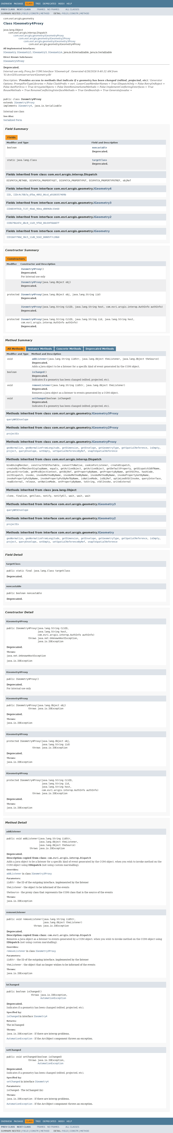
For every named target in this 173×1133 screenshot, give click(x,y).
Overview (6, 4)
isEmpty (154, 447)
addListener (39, 359)
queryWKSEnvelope (17, 419)
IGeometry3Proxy (24, 102)
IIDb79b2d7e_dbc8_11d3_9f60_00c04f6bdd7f (33, 223)
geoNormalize (15, 447)
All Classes (72, 9)
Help (69, 4)
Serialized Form (12, 120)
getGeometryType (108, 447)
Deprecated (49, 4)
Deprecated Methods (100, 348)
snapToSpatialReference (102, 451)
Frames (41, 9)
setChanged (38, 398)
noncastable (99, 147)
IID (9, 194)
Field (25, 13)
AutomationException (53, 998)
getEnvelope (88, 447)
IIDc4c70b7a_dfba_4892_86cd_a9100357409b (39, 194)
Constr (34, 13)
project (11, 451)
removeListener (41, 385)
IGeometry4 (55, 52)
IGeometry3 (40, 52)
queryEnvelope (27, 451)
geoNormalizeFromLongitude (42, 447)
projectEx (13, 433)
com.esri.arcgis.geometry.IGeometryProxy (39, 35)
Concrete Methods (68, 348)
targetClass (99, 160)
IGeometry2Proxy (105, 427)
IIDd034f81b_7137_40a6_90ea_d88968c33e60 (33, 208)
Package (18, 4)
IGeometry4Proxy (31, 269)
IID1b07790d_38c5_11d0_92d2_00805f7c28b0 (33, 237)
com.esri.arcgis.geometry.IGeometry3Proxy (49, 41)
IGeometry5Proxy (13, 61)
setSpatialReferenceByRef (69, 451)
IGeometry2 (24, 52)
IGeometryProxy (104, 441)
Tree (38, 4)
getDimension (70, 447)
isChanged (38, 372)
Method (45, 13)
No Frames (53, 9)
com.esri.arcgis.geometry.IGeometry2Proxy (44, 38)
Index (61, 4)
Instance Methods (40, 348)
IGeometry (9, 52)
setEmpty (44, 451)
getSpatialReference (134, 447)
